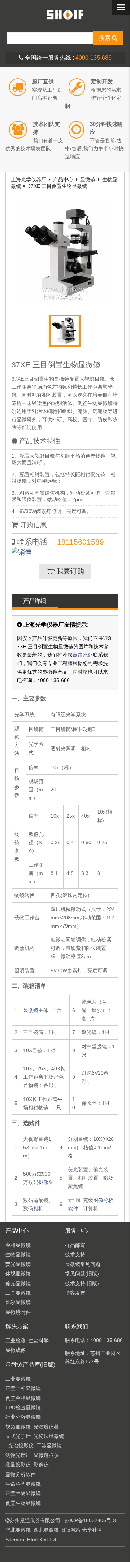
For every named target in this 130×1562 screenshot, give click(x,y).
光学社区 (92, 1530)
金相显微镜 (18, 1245)
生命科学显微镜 (23, 1484)
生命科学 (39, 1340)
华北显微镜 (18, 1530)
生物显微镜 (18, 1254)
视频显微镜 (18, 1427)
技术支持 (75, 1254)
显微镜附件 (18, 1312)
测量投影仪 (18, 1465)
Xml (43, 1539)
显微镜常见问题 (82, 1264)
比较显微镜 (18, 1302)
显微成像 (15, 1350)
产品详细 (34, 601)
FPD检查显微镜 (23, 1407)
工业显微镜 (18, 1379)
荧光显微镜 (18, 1264)
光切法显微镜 (49, 1436)
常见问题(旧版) (82, 1274)
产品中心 (63, 179)
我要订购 (69, 571)
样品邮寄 (75, 1245)
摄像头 (45, 1182)
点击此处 (83, 655)
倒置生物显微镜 (23, 1503)
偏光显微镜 (18, 1283)
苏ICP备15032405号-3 (90, 1520)
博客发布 (75, 1293)
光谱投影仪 (21, 1445)
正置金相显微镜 (23, 1388)
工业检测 (15, 1340)
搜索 (105, 38)
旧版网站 (70, 1530)
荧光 (73, 1169)
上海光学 (65, 14)
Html (32, 1539)
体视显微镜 (18, 1274)
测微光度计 (18, 1455)
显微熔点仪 (46, 1455)
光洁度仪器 (46, 1427)
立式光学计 (18, 1436)
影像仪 (41, 1465)
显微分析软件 (20, 1474)
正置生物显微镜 (23, 1493)
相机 (38, 1208)
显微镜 (87, 179)
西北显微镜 (46, 1530)
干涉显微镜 (49, 1445)
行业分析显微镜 (23, 1417)
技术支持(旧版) (82, 1283)
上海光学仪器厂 (28, 179)
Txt (52, 1539)
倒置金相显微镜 (23, 1398)
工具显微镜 (18, 1293)
